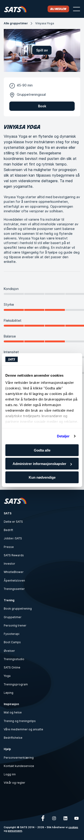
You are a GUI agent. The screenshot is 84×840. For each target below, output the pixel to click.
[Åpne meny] (76, 9)
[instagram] (54, 818)
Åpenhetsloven (14, 580)
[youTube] (76, 818)
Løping (8, 692)
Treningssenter (14, 589)
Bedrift (8, 530)
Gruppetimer (12, 617)
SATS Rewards (14, 555)
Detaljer (63, 436)
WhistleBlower (14, 572)
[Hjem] (15, 9)
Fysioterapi (11, 634)
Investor (9, 563)
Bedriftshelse (13, 737)
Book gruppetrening (18, 608)
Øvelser (9, 650)
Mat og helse (13, 712)
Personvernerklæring (19, 757)
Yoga (7, 676)
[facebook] (43, 818)
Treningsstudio (14, 659)
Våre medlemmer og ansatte (23, 729)
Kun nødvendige (42, 477)
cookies (73, 827)
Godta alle (42, 450)
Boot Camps (12, 642)
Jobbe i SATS (13, 538)
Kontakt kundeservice (19, 766)
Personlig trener (15, 625)
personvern (15, 830)
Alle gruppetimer (16, 23)
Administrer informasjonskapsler (39, 464)
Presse (9, 547)
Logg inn (10, 774)
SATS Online (12, 667)
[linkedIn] (65, 818)
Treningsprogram (16, 684)
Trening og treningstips (20, 721)
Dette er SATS (13, 521)
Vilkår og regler (14, 782)
